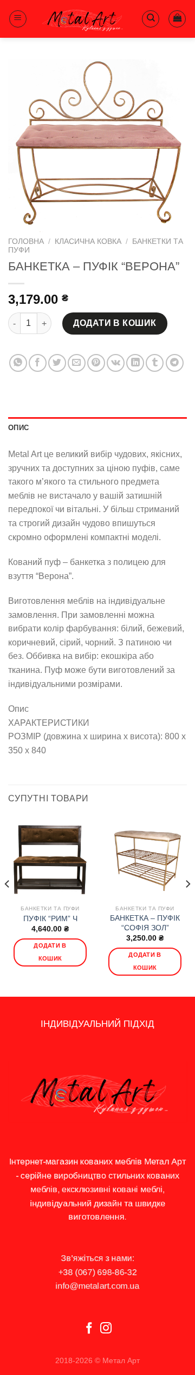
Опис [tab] (18, 428)
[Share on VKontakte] (116, 363)
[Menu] (18, 19)
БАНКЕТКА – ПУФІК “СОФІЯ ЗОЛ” (145, 923)
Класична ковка (88, 241)
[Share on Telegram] (175, 363)
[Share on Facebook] (38, 363)
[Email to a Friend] (77, 363)
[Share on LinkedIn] (135, 363)
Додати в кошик (115, 323)
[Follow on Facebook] (89, 1329)
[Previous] (7, 905)
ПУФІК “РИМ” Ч (50, 919)
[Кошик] (177, 19)
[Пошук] (150, 19)
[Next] (187, 905)
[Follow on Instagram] (106, 1329)
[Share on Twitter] (57, 363)
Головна (26, 241)
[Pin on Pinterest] (96, 363)
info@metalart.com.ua (98, 1285)
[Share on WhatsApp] (18, 363)
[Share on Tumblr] (155, 363)
